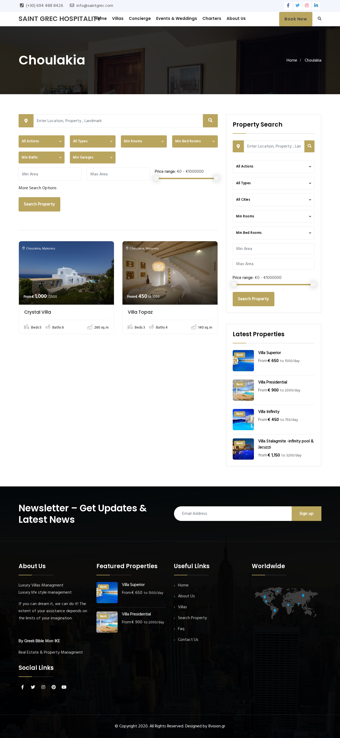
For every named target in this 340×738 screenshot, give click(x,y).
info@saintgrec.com (94, 5)
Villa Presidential (272, 382)
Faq (181, 628)
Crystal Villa (37, 312)
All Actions (30, 141)
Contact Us (188, 639)
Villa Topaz (140, 312)
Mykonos (48, 248)
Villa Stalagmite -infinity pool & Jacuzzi (286, 444)
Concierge (140, 18)
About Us (236, 18)
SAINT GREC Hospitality (60, 18)
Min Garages (83, 157)
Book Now (295, 19)
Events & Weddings (176, 18)
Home (100, 18)
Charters (211, 18)
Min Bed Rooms (188, 141)
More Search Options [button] (38, 188)
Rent (239, 355)
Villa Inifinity (268, 412)
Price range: (165, 171)
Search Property (39, 204)
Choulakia (33, 248)
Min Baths (30, 157)
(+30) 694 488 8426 (44, 5)
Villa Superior (269, 353)
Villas (118, 18)
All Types (80, 141)
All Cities (243, 199)
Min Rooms (133, 141)
